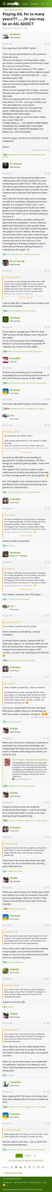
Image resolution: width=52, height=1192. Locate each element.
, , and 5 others (22, 254)
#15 (48, 887)
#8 (48, 508)
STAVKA (14, 728)
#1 (48, 44)
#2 (48, 173)
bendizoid (15, 552)
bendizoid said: (10, 622)
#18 (48, 1023)
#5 (48, 368)
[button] (4, 3)
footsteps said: (10, 985)
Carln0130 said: (10, 1130)
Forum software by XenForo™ (22, 1189)
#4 (48, 327)
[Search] (47, 4)
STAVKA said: (9, 843)
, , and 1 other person (27, 383)
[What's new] (42, 4)
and (13, 722)
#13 (48, 802)
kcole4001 (15, 358)
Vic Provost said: (11, 277)
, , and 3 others (23, 492)
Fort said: (8, 515)
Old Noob (15, 317)
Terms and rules (21, 1182)
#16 (48, 925)
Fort (12, 415)
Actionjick (15, 499)
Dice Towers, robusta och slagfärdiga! (31, 759)
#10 (48, 616)
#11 (48, 677)
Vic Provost (16, 163)
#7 (48, 425)
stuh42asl (9, 28)
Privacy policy (35, 1182)
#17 (48, 979)
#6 (48, 399)
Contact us (7, 1182)
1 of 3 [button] (19, 1155)
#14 (48, 837)
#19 (48, 1092)
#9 (48, 562)
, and (17, 599)
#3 (48, 271)
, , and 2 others (25, 351)
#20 (48, 1123)
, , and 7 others (27, 409)
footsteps (15, 390)
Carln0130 (15, 1082)
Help (45, 1182)
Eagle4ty (14, 969)
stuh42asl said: (10, 432)
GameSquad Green (13, 1178)
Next (27, 1155)
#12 (48, 738)
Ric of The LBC (17, 261)
